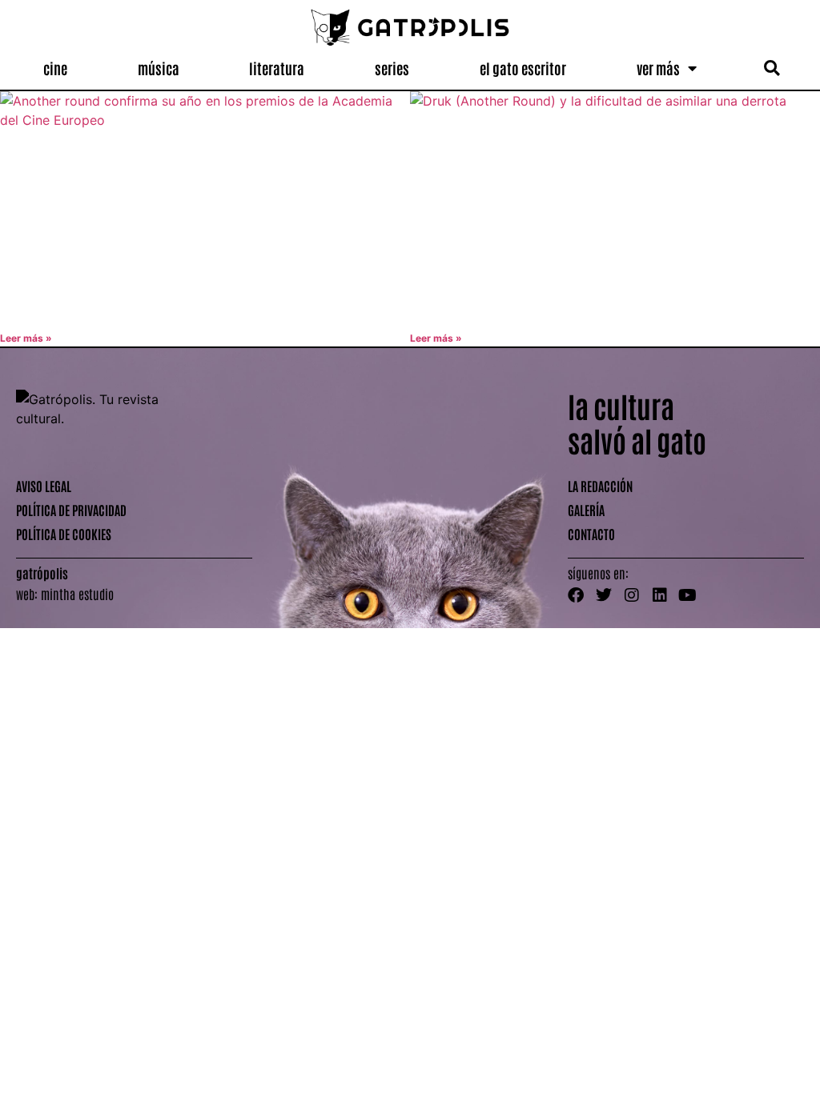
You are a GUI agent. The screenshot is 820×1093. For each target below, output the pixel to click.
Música (158, 68)
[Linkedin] (660, 595)
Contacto (591, 534)
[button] (771, 68)
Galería (586, 510)
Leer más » (26, 338)
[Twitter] (604, 595)
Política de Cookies (63, 534)
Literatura (276, 68)
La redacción (600, 486)
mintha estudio (77, 594)
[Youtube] (688, 595)
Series (392, 68)
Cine (55, 68)
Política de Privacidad (71, 510)
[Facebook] (576, 595)
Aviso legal (43, 486)
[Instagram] (632, 595)
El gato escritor (523, 68)
